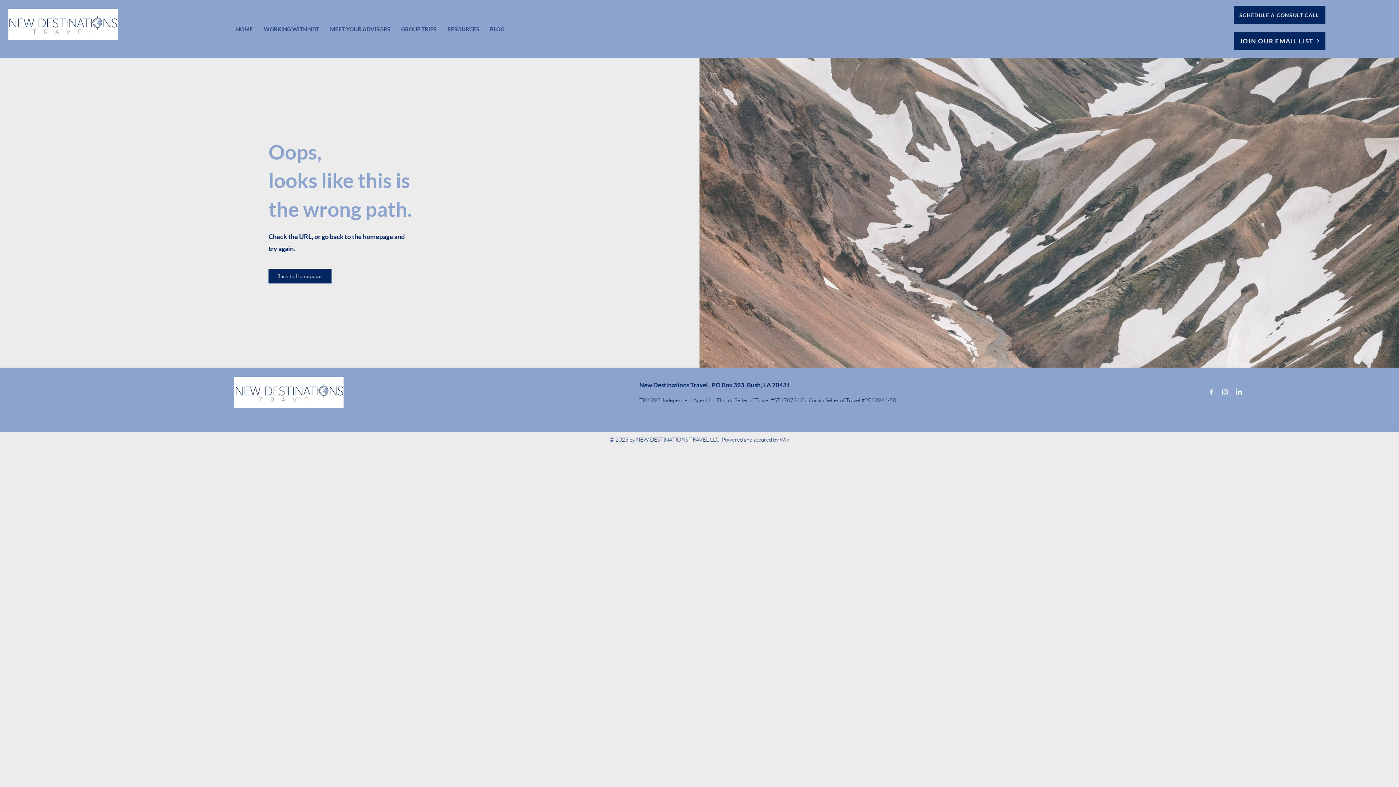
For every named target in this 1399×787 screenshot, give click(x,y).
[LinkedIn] (1239, 392)
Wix (784, 439)
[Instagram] (1225, 392)
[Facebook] (1211, 392)
